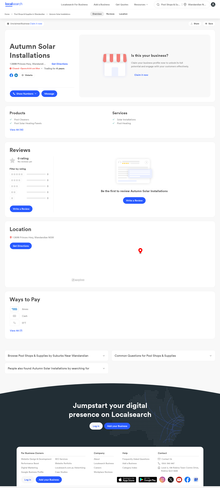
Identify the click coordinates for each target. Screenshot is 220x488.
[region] (140, 254)
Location (123, 14)
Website (29, 75)
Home (7, 14)
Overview (97, 14)
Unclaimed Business (26, 23)
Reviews (110, 14)
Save (210, 23)
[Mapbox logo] (78, 280)
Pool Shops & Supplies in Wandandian (29, 14)
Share (196, 23)
